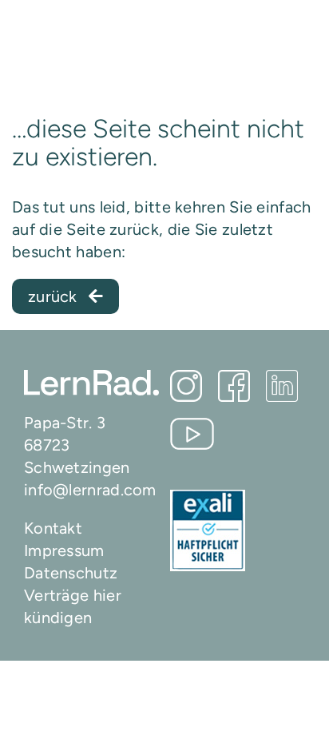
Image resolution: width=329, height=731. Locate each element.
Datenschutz (70, 572)
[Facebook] (234, 386)
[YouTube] (192, 434)
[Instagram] (186, 386)
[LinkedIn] (282, 386)
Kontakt (53, 528)
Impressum (64, 550)
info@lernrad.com (90, 489)
